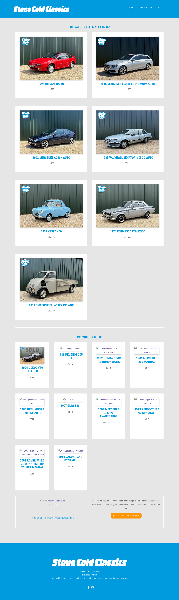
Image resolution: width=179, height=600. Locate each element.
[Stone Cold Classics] (41, 10)
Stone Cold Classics (88, 572)
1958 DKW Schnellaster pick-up (51, 305)
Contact (160, 8)
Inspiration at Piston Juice (127, 515)
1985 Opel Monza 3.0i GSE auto (32, 411)
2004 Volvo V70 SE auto (32, 369)
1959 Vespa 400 (51, 231)
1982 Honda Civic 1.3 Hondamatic (108, 359)
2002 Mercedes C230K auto (51, 157)
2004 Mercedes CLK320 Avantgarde (108, 413)
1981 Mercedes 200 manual (146, 359)
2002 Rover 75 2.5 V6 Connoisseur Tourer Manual (32, 464)
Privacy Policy (145, 8)
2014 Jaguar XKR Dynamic (70, 458)
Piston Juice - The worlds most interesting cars (53, 517)
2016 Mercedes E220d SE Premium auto (128, 84)
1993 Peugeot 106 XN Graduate (147, 411)
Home (131, 8)
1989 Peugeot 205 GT (70, 356)
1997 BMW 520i (70, 406)
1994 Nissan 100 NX (51, 84)
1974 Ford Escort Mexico (127, 231)
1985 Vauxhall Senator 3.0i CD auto (127, 157)
